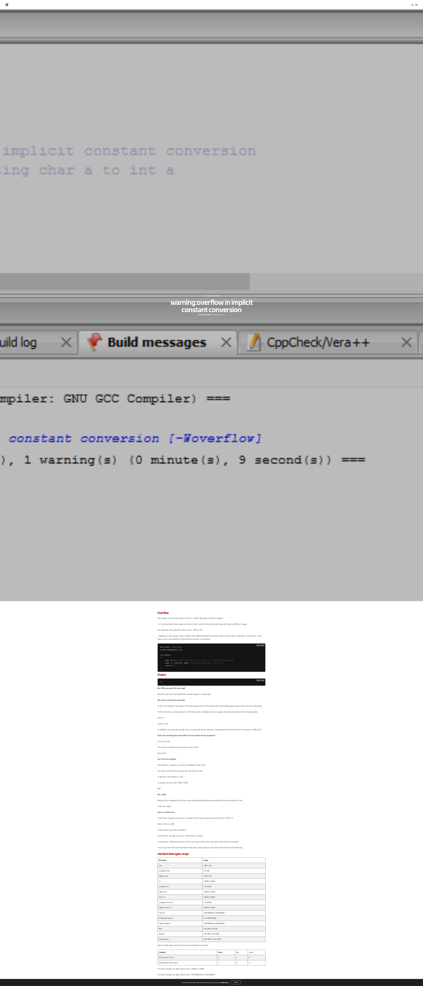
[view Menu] (416, 5)
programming (214, 296)
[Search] (413, 5)
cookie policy (224, 982)
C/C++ (205, 296)
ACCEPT (236, 982)
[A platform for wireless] (7, 4)
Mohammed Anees (204, 315)
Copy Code (260, 645)
